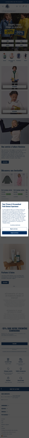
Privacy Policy (6, 222)
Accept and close (14, 232)
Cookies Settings (15, 225)
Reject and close (14, 229)
